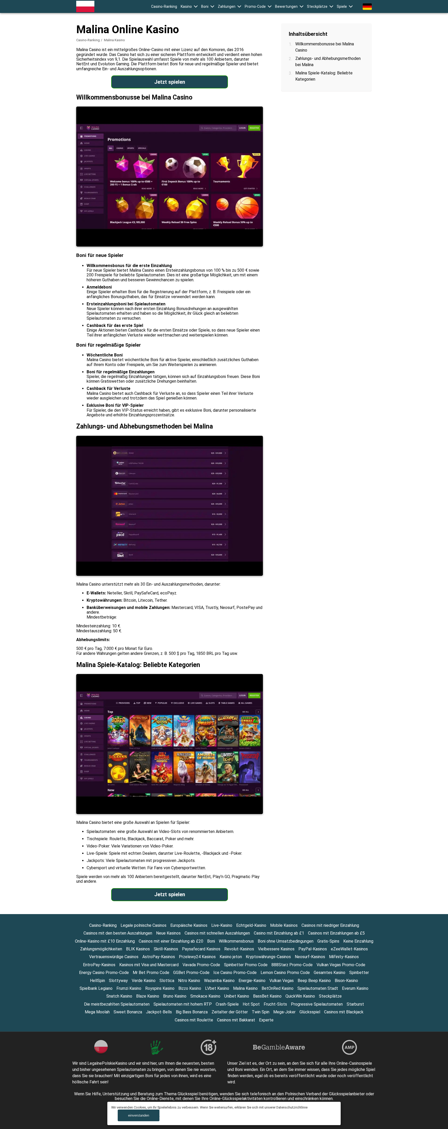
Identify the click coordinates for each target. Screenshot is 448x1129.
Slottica (166, 980)
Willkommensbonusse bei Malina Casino (324, 47)
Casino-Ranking (164, 6)
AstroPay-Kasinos (158, 956)
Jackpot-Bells (159, 1011)
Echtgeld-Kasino (251, 925)
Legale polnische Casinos (143, 925)
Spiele (342, 6)
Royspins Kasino (159, 988)
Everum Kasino (355, 988)
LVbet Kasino (217, 988)
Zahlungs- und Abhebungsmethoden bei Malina (328, 61)
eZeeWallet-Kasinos (349, 948)
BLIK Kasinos (138, 948)
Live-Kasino (221, 925)
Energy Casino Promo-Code (104, 972)
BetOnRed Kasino (277, 988)
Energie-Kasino (252, 980)
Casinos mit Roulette (194, 1020)
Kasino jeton (231, 956)
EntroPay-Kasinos (99, 964)
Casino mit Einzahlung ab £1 (279, 933)
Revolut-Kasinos (239, 948)
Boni (204, 6)
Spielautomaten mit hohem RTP (182, 1004)
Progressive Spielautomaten (317, 1004)
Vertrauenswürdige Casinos (113, 956)
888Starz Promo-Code (292, 964)
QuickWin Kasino (300, 996)
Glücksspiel (309, 1011)
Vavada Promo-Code (201, 964)
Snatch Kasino (119, 996)
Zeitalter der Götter (230, 1011)
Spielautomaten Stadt (317, 988)
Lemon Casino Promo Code (285, 972)
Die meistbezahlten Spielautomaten (117, 1004)
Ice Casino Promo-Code (235, 972)
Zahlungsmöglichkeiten (101, 948)
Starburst (355, 1004)
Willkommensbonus (236, 941)
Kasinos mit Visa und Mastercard (149, 964)
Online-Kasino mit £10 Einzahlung (105, 941)
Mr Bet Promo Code (151, 972)
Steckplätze (317, 6)
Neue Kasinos (168, 933)
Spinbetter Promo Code (246, 964)
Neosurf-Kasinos (310, 956)
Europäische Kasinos (188, 925)
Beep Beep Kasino (314, 980)
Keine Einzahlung (358, 941)
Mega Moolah (97, 1011)
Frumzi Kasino (128, 988)
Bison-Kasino (346, 980)
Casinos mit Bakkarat (236, 1020)
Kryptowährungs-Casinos (268, 956)
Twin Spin (260, 1011)
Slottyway (118, 980)
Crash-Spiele (227, 1004)
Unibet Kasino (236, 996)
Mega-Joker (284, 1011)
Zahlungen (226, 6)
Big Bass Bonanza (192, 1011)
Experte (266, 1020)
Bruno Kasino (174, 996)
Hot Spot (251, 1004)
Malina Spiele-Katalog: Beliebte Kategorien (324, 76)
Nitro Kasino (189, 980)
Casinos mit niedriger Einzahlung (330, 925)
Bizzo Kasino (189, 988)
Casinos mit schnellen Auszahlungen (217, 933)
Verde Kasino (144, 980)
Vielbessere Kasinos (276, 948)
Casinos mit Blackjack (343, 1011)
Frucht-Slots (275, 1004)
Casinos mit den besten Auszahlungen (117, 933)
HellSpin (97, 980)
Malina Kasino (245, 988)
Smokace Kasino (205, 996)
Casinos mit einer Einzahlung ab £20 (171, 941)
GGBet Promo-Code (191, 972)
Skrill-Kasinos (166, 948)
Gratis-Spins (328, 941)
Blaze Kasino (147, 996)
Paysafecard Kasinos (201, 948)
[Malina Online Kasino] (85, 6)
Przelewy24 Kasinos (197, 956)
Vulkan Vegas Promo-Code (341, 964)
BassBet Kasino (267, 996)
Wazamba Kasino (219, 980)
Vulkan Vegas (281, 980)
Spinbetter (359, 972)
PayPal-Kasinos (312, 948)
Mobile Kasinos (284, 925)
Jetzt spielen (169, 82)
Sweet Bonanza (128, 1011)
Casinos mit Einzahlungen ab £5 (336, 933)
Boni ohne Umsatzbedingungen (285, 941)
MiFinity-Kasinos (344, 956)
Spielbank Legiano (96, 988)
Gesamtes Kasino (329, 972)
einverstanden (138, 1115)
